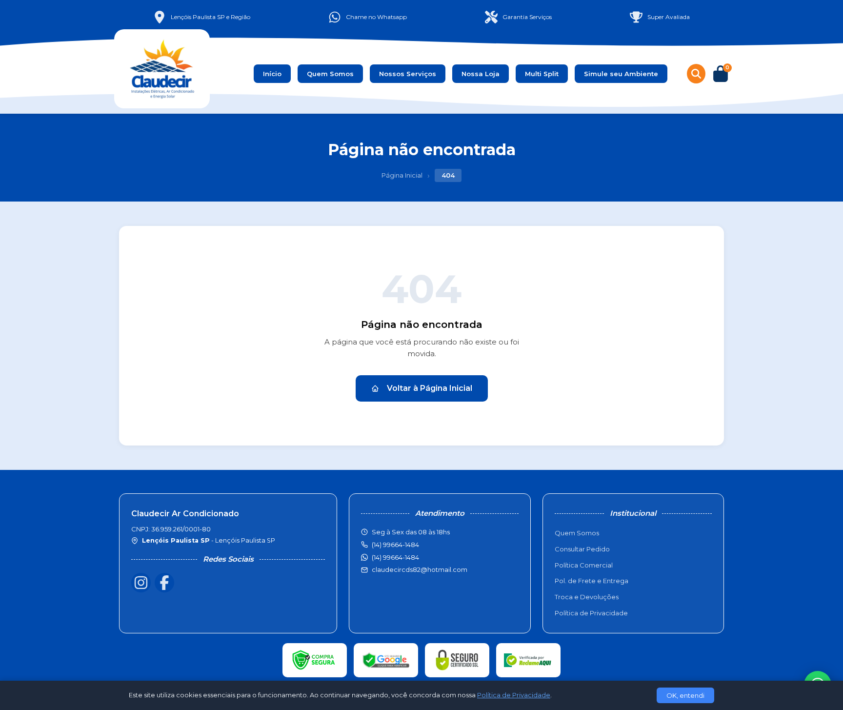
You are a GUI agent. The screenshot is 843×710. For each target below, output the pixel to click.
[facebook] (164, 582)
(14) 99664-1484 (395, 557)
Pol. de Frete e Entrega (591, 581)
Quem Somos (330, 74)
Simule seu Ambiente (621, 74)
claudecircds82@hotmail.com (419, 569)
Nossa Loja (481, 74)
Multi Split (542, 74)
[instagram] (141, 582)
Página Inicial (401, 175)
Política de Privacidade (591, 613)
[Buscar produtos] (696, 73)
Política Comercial (584, 565)
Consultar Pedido (582, 549)
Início (272, 74)
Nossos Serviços (407, 74)
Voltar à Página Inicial (429, 388)
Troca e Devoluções (587, 597)
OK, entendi (685, 695)
